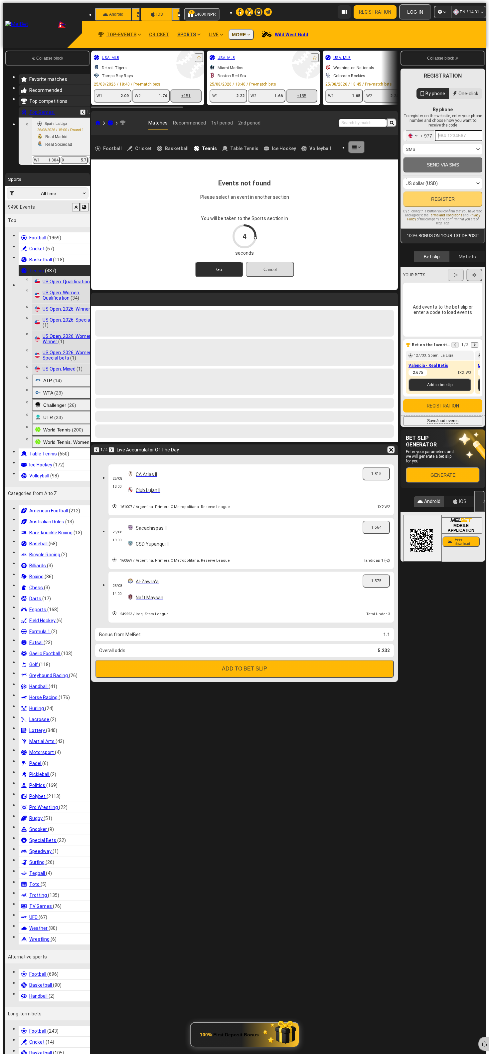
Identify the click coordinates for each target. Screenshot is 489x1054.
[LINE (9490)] (98, 123)
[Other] (356, 147)
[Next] (113, 298)
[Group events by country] (84, 207)
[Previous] (82, 112)
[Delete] (391, 298)
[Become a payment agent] (344, 12)
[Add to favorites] (199, 57)
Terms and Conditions (445, 233)
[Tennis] (110, 123)
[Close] (479, 532)
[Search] (392, 123)
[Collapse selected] (76, 207)
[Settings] (442, 12)
